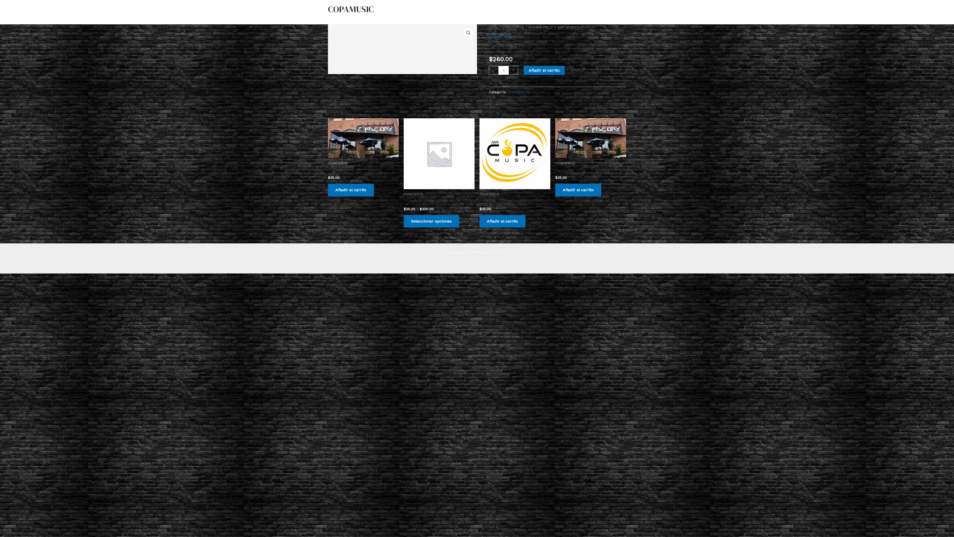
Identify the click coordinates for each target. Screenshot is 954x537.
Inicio (493, 27)
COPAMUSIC (351, 9)
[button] (468, 32)
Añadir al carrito (544, 70)
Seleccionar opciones (431, 221)
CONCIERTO (513, 27)
